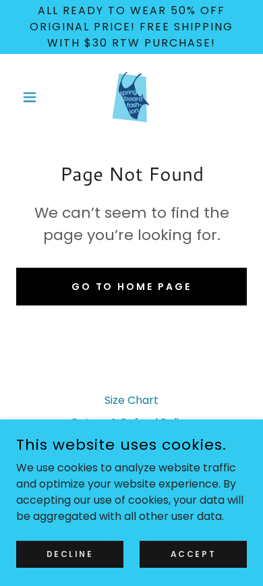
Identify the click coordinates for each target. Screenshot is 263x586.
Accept (193, 553)
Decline (70, 553)
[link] (131, 97)
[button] (33, 97)
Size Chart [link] (131, 400)
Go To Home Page (131, 286)
